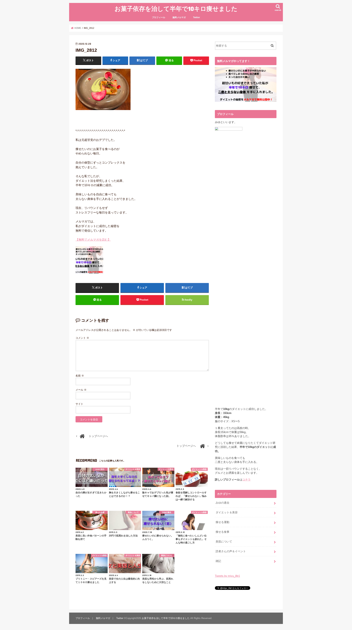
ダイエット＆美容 (227, 512)
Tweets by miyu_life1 (227, 575)
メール (81, 389)
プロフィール (158, 17)
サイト (79, 403)
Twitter (196, 17)
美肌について (224, 541)
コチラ (246, 479)
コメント (82, 337)
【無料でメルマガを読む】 (93, 239)
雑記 (218, 561)
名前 (80, 375)
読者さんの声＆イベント (231, 551)
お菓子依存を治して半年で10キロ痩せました (176, 8)
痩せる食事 (222, 531)
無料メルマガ (179, 17)
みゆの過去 (222, 502)
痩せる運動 (222, 522)
